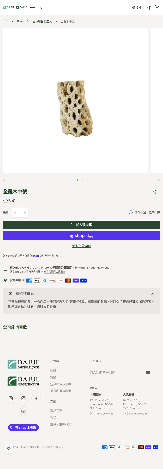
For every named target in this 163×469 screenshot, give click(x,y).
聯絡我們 (56, 411)
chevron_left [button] (4, 180)
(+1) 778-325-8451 (101, 413)
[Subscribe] (148, 372)
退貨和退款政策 (60, 391)
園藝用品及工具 (42, 21)
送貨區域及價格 (60, 384)
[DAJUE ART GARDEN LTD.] (23, 373)
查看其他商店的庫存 (54, 271)
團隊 (53, 370)
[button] (77, 180)
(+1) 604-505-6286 (135, 413)
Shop (20, 21)
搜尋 (53, 417)
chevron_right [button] (159, 180)
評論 (53, 377)
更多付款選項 (81, 246)
